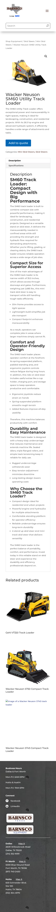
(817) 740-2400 (13, 871)
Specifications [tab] (16, 165)
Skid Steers (29, 41)
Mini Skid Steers (26, 152)
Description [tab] (15, 160)
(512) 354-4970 (13, 893)
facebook (15, 801)
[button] (45, 56)
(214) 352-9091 (13, 853)
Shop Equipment (14, 41)
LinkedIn (15, 806)
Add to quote (18, 143)
